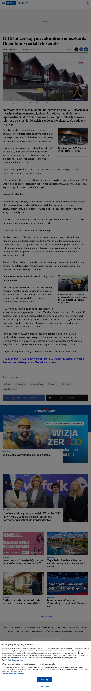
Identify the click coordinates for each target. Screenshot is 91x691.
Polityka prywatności (15, 660)
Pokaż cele (45, 686)
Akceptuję (45, 680)
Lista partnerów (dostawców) (13, 674)
